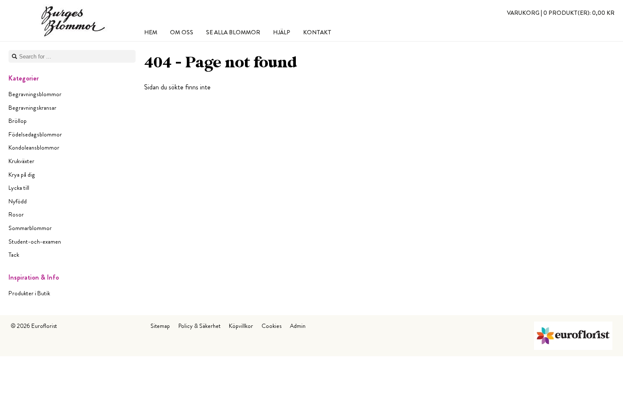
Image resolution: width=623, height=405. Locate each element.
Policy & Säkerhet (199, 326)
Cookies (271, 326)
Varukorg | (561, 12)
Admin (298, 326)
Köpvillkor (241, 326)
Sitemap (160, 326)
